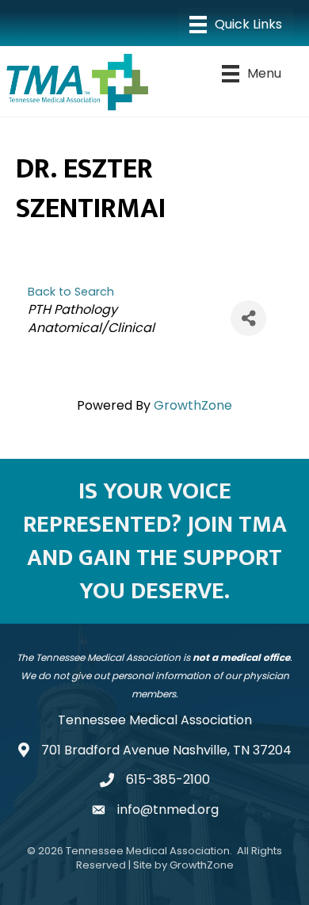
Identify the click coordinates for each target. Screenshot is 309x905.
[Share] (248, 318)
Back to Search (71, 292)
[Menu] (235, 24)
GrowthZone (193, 405)
